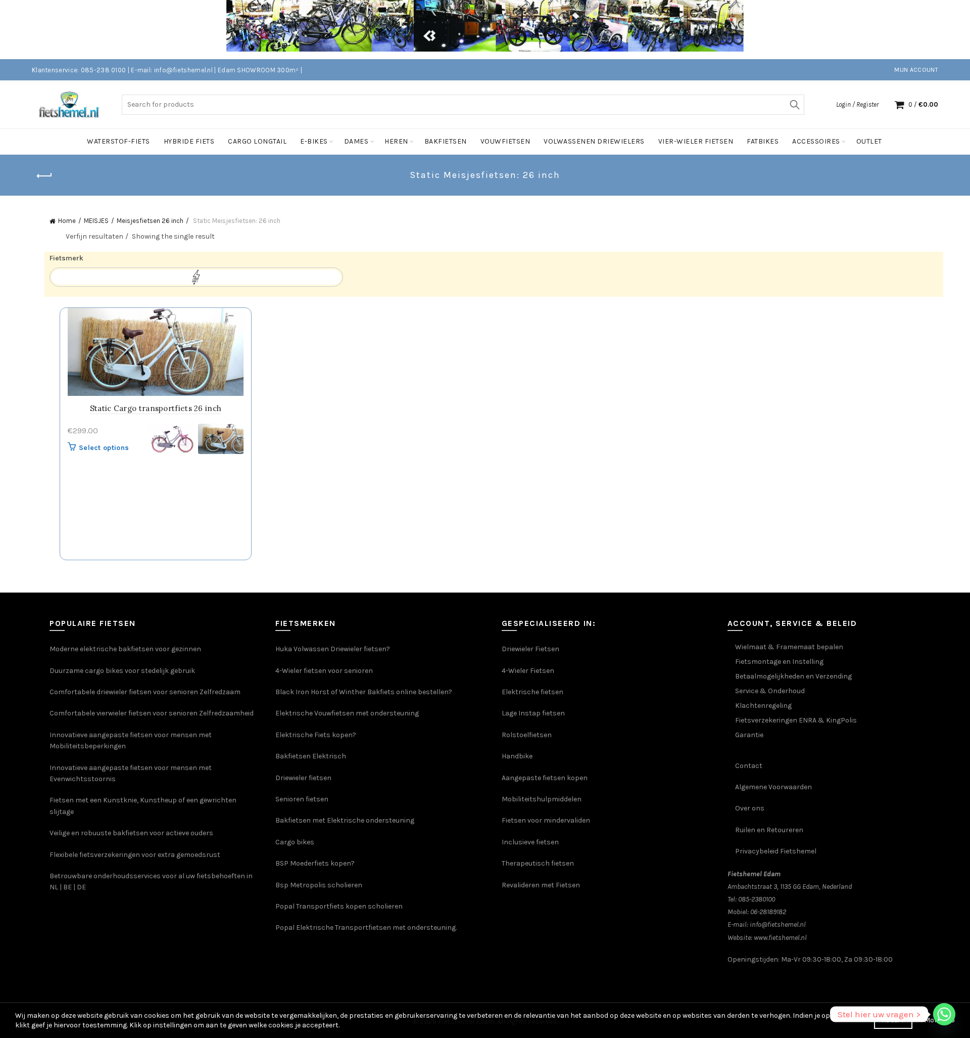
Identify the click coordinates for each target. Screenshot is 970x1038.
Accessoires (816, 141)
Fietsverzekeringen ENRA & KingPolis (796, 720)
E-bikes (314, 141)
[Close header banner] (955, 29)
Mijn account (916, 69)
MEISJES (96, 220)
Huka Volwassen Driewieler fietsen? (332, 649)
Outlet (869, 141)
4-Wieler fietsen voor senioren (324, 670)
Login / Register (857, 104)
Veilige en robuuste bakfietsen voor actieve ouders (131, 833)
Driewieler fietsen (303, 778)
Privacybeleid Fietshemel (775, 851)
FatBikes (763, 141)
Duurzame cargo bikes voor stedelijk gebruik (122, 670)
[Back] (44, 176)
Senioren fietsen (301, 799)
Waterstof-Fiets (118, 141)
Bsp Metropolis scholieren (318, 885)
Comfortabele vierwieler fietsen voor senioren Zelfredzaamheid (152, 713)
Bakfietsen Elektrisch (310, 756)
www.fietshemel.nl (780, 937)
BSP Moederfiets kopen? (315, 863)
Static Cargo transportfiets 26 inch (156, 408)
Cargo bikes (294, 842)
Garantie (749, 735)
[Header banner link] (470, 29)
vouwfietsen (505, 141)
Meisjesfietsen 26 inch (150, 220)
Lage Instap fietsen (533, 713)
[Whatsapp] (944, 1014)
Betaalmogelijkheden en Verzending (793, 676)
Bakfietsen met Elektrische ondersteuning (344, 820)
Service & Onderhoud (770, 691)
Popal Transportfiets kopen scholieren (339, 906)
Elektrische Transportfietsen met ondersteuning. (376, 927)
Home (67, 220)
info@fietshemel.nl (778, 924)
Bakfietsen (445, 141)
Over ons (749, 808)
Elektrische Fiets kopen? (315, 735)
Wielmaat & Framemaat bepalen (789, 647)
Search (794, 105)
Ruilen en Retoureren (769, 830)
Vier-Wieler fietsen (696, 141)
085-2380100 (756, 899)
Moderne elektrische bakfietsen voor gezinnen (125, 649)
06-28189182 (768, 912)
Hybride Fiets (189, 141)
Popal (285, 927)
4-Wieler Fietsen (528, 670)
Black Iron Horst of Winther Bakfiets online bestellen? (363, 692)
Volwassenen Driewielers (594, 141)
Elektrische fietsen (532, 692)
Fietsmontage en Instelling (779, 661)
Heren (396, 141)
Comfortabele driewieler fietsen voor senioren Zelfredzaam (145, 692)
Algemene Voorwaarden (773, 787)
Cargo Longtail (257, 141)
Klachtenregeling (763, 705)
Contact (748, 765)
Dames (356, 141)
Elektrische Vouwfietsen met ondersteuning (347, 713)
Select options (104, 447)
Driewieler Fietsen (530, 649)
